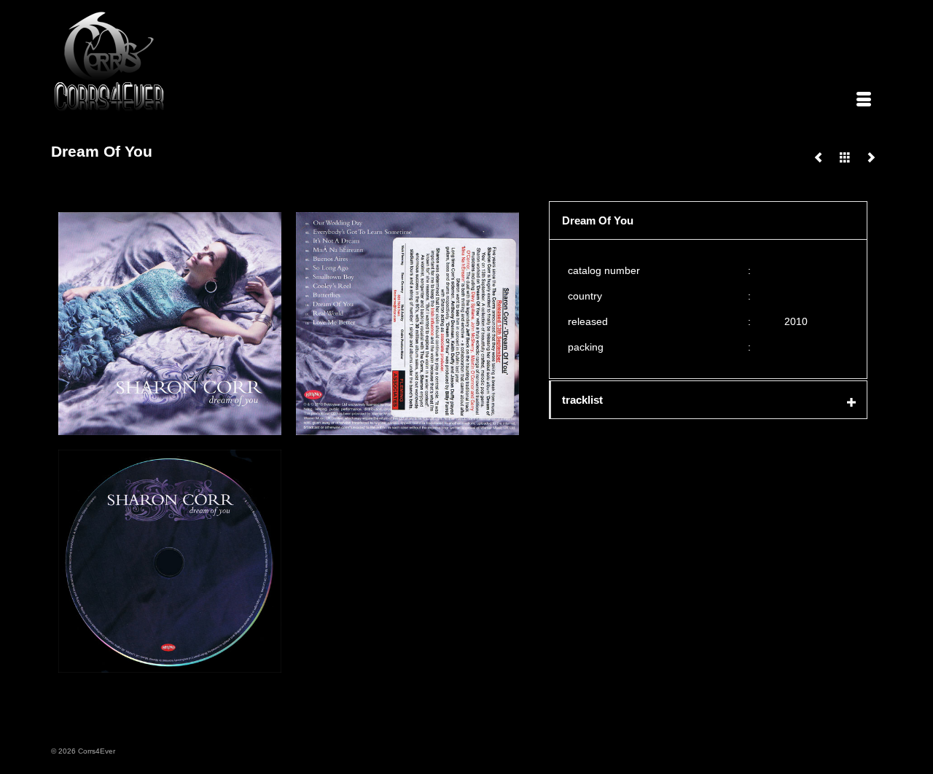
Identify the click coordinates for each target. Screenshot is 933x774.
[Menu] (864, 100)
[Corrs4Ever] (184, 62)
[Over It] (871, 157)
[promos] (845, 157)
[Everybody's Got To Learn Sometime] (818, 157)
